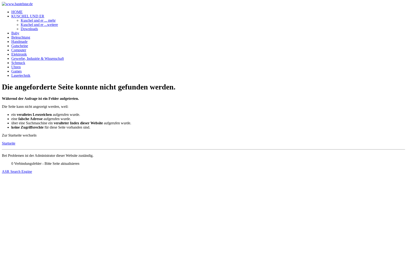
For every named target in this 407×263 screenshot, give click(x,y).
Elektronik (19, 54)
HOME (17, 12)
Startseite (8, 143)
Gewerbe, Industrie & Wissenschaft (37, 59)
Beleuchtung (20, 37)
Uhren (16, 67)
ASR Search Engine (17, 172)
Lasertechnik (20, 75)
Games (16, 71)
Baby (15, 33)
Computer (18, 50)
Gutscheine (19, 46)
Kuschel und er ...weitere (39, 25)
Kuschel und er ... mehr (38, 20)
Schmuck (18, 63)
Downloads (29, 29)
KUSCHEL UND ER (27, 16)
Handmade (19, 42)
